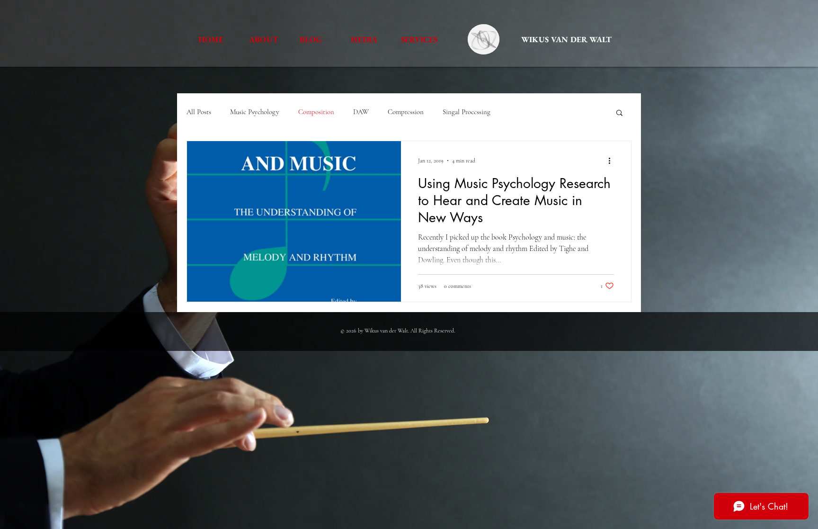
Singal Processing (466, 112)
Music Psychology (254, 112)
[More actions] (612, 160)
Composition (316, 112)
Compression (406, 112)
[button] (619, 113)
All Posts (199, 112)
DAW (361, 112)
